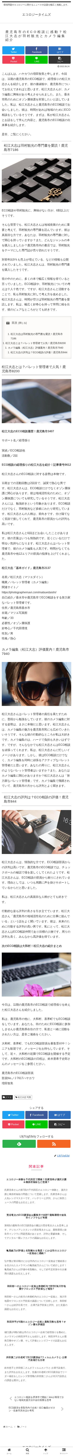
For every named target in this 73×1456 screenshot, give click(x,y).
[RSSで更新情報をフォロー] (54, 1144)
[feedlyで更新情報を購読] (19, 1144)
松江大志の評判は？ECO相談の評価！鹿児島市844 (39, 352)
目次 (14, 322)
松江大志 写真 (24, 1097)
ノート (8, 1097)
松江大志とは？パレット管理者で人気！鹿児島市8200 (35, 343)
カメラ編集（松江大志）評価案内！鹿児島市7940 (35, 347)
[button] (66, 748)
